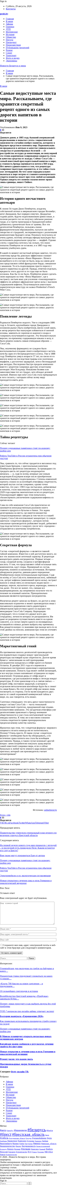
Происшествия (13, 45)
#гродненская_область (17, 1138)
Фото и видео (12, 58)
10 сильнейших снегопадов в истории (19, 991)
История (10, 34)
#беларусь (36, 1129)
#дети (49, 1138)
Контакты (11, 9)
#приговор (35, 1149)
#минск (37, 1143)
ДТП (8, 29)
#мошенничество (7, 1146)
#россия (4, 1151)
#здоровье (30, 1141)
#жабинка (3, 1141)
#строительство (21, 1152)
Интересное (12, 32)
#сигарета (11, 1152)
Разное (9, 50)
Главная (10, 18)
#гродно (29, 1138)
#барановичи (20, 1130)
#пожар (17, 1149)
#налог (18, 1146)
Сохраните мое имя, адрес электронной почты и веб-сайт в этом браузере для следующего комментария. (28, 946)
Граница (10, 26)
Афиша (9, 24)
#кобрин (45, 1141)
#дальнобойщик (39, 1138)
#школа (2, 1155)
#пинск (10, 1149)
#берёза (49, 1130)
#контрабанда (6, 1143)
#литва (21, 1144)
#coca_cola (5, 815)
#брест (6, 1134)
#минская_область (48, 1144)
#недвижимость (29, 1146)
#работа (49, 1149)
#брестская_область (28, 1134)
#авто (3, 1130)
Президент (11, 42)
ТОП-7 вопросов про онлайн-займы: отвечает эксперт (27, 1011)
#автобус (10, 1130)
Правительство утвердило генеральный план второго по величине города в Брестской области (28, 834)
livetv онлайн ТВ (19, 1071)
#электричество (11, 1154)
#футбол (49, 1152)
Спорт (9, 53)
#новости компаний (43, 1146)
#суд (30, 1152)
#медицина (29, 1143)
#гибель (4, 1138)
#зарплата (22, 1141)
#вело (47, 1135)
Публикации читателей (17, 47)
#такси (34, 1152)
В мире (9, 21)
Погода (9, 39)
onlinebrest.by (50, 810)
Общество (11, 37)
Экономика (11, 60)
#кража (15, 1143)
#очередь (3, 1149)
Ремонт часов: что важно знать (16, 1059)
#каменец (38, 1141)
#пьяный (42, 1149)
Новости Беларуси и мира (13, 65)
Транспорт (11, 55)
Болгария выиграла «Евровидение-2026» (22, 1016)
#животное (12, 1141)
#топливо (40, 1152)
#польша (25, 1148)
